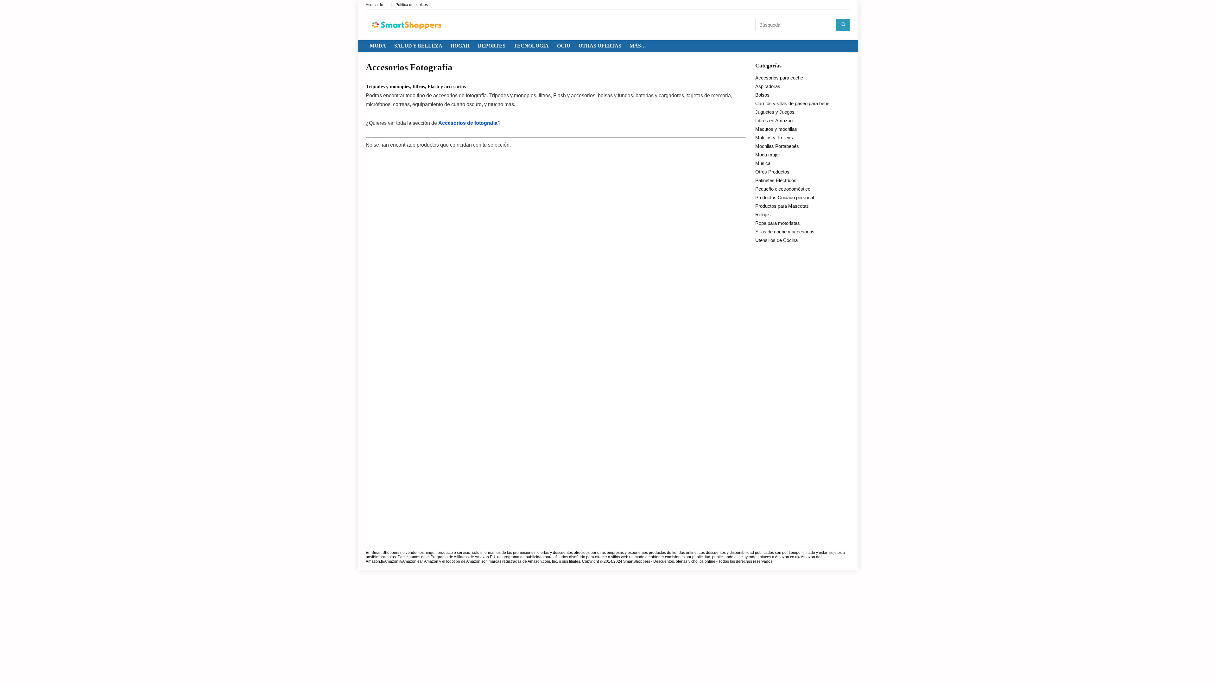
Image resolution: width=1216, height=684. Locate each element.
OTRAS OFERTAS (600, 45)
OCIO (563, 45)
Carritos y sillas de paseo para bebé (792, 103)
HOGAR (460, 45)
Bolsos (762, 95)
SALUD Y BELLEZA (418, 45)
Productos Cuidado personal (784, 197)
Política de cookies (412, 5)
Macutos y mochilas (776, 129)
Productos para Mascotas (782, 206)
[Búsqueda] (843, 25)
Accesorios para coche (779, 77)
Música (762, 163)
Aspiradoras (767, 86)
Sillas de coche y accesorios (784, 231)
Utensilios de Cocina (776, 240)
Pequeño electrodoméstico (782, 189)
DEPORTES (491, 45)
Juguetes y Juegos (775, 112)
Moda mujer (767, 154)
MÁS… (638, 45)
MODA (378, 45)
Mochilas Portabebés (777, 146)
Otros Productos (772, 171)
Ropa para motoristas (777, 223)
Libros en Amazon (774, 120)
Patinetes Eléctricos (775, 180)
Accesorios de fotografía (467, 123)
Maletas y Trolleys (774, 137)
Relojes (763, 214)
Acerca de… (376, 5)
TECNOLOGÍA (531, 45)
